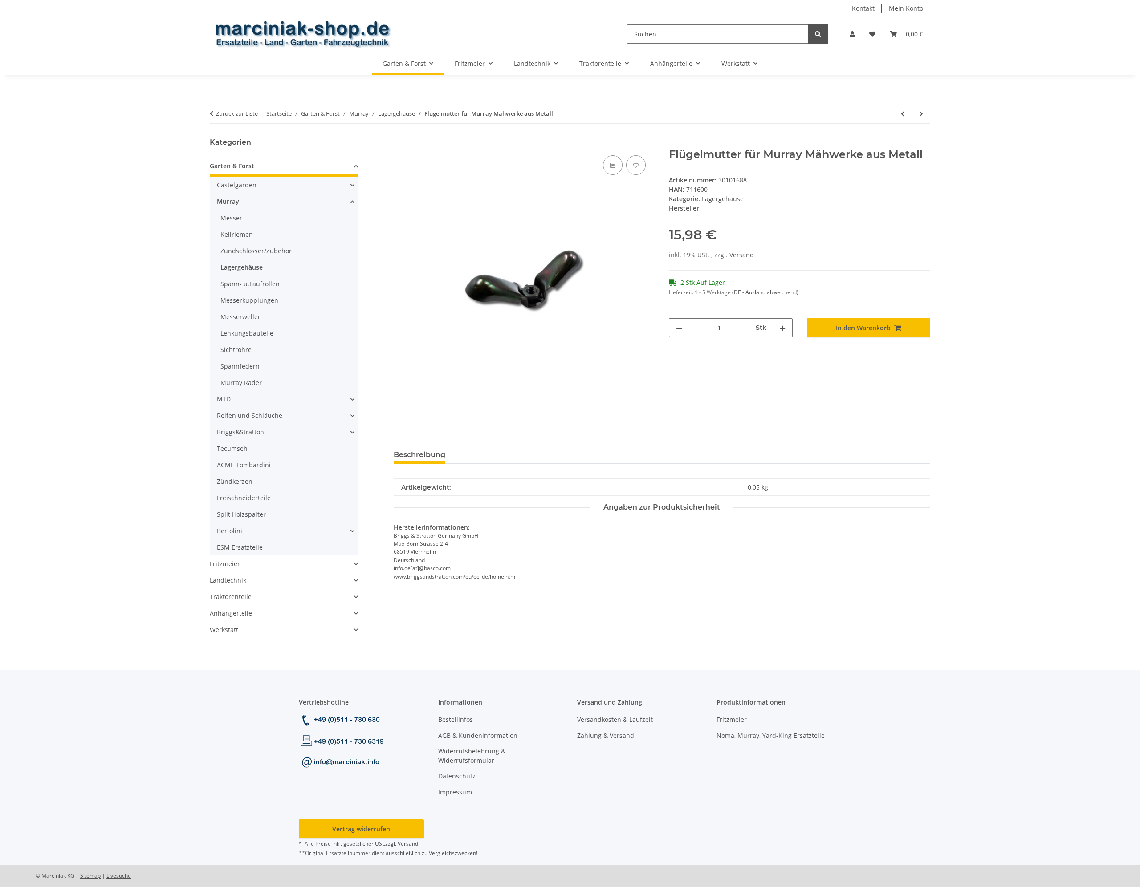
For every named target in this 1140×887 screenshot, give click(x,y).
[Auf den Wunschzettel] (636, 165)
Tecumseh (232, 448)
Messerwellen (241, 316)
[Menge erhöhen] (782, 328)
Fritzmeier (225, 563)
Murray (228, 201)
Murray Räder (241, 382)
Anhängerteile (231, 613)
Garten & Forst (232, 166)
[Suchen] (818, 34)
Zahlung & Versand (605, 735)
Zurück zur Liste (237, 113)
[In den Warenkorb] (401, 143)
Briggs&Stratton (240, 432)
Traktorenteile (231, 596)
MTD (224, 399)
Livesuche (118, 875)
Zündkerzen (234, 481)
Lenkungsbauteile (246, 333)
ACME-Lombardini (244, 465)
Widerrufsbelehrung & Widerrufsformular (471, 756)
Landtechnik (228, 580)
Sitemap (90, 875)
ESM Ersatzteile (240, 547)
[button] (852, 34)
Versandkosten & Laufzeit (615, 719)
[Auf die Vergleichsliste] (613, 165)
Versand (741, 255)
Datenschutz (457, 776)
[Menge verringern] (679, 328)
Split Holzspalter (241, 514)
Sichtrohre (236, 349)
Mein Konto (906, 8)
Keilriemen (236, 234)
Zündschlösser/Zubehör (256, 251)
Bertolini (229, 531)
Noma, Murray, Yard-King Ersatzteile (771, 735)
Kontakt (863, 8)
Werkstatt (224, 629)
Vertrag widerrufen (361, 829)
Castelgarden (236, 185)
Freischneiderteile (244, 498)
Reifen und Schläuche (249, 415)
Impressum (455, 792)
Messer (231, 218)
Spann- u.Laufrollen (250, 283)
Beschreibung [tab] (419, 454)
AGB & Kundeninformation (477, 735)
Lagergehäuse (723, 198)
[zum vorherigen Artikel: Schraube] (903, 113)
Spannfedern (240, 366)
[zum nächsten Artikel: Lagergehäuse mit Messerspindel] (921, 113)
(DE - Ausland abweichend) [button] (765, 292)
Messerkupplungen (249, 300)
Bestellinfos (455, 719)
